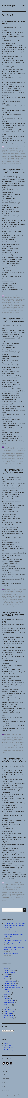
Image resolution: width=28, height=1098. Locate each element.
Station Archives (9, 1011)
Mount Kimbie (5, 894)
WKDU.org (5, 1090)
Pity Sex (23, 158)
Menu (23, 5)
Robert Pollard (21, 307)
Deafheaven (12, 299)
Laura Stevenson (11, 891)
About (4, 1086)
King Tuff (12, 156)
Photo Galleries (8, 1009)
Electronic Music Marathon (12, 987)
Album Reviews (10, 972)
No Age (7, 158)
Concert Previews (10, 981)
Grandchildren (10, 153)
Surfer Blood (8, 312)
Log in (6, 1043)
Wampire (17, 750)
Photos (4, 1082)
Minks (20, 156)
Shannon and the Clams (8, 161)
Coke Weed (10, 150)
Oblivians (4, 305)
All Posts (6, 974)
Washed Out (12, 163)
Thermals (16, 899)
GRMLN (4, 596)
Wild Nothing (15, 312)
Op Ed (5, 1007)
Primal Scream (6, 307)
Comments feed (8, 1048)
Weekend (18, 163)
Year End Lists (9, 1000)
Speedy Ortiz (12, 463)
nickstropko (7, 146)
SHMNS (17, 602)
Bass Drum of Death (12, 148)
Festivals (6, 989)
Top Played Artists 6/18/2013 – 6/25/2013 (14, 760)
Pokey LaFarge (18, 599)
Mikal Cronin (18, 304)
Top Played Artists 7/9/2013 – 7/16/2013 (13, 320)
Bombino (8, 884)
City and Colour (15, 450)
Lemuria (17, 156)
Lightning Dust (11, 304)
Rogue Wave (18, 744)
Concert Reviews (10, 983)
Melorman (9, 740)
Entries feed (7, 1045)
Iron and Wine (12, 302)
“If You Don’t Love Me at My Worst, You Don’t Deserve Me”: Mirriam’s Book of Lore (15, 925)
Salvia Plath (5, 308)
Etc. (22, 150)
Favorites (8, 998)
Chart (15, 886)
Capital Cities (10, 593)
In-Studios (7, 992)
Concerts (6, 979)
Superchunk (5, 163)
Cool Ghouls (22, 450)
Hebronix (17, 153)
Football (4, 151)
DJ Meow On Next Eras (11, 953)
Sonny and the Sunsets (8, 604)
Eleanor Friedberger (7, 452)
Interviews (7, 994)
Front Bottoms (10, 151)
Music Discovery (9, 1002)
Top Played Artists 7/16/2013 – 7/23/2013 (13, 171)
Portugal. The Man (20, 305)
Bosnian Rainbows (20, 448)
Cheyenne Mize (18, 593)
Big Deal (15, 591)
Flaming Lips (5, 889)
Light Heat (12, 455)
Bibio (14, 297)
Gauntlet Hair (18, 151)
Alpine (4, 884)
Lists (5, 996)
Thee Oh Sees (10, 899)
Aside (22, 146)
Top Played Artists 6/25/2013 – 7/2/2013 (13, 613)
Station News (8, 1013)
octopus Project (13, 158)
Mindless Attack (19, 892)
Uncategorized (8, 1018)
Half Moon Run (11, 300)
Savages (22, 601)
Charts (3, 148)
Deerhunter (20, 886)
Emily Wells (20, 737)
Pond (3, 159)
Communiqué (8, 6)
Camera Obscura (20, 297)
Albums (6, 968)
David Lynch (5, 299)
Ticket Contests (8, 1015)
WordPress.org (8, 1050)
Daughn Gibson (12, 594)
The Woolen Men (10, 750)
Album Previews (10, 970)
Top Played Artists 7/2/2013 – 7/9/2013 (12, 471)
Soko (17, 461)
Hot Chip (18, 300)
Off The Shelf (8, 1005)
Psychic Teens (8, 159)
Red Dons (15, 159)
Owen (19, 158)
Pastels (7, 599)
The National (16, 749)
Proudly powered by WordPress (18, 1095)
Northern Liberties (7, 456)
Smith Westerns (15, 310)
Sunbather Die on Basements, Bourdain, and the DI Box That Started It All (13, 934)
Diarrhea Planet (17, 150)
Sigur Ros (17, 161)
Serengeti (20, 159)
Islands (9, 155)
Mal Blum (18, 891)
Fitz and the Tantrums (18, 887)
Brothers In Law (15, 884)
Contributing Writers (10, 985)
